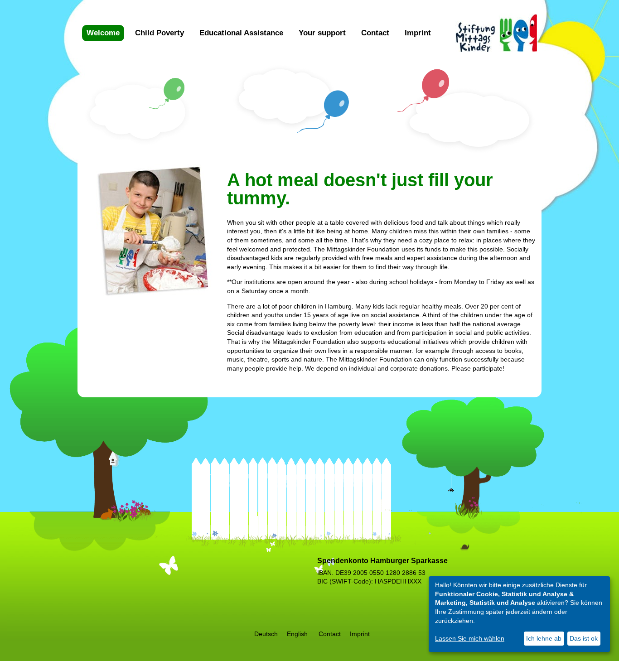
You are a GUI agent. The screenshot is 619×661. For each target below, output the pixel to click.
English (297, 633)
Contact (375, 33)
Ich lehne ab (543, 638)
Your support (322, 33)
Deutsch (266, 633)
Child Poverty (159, 33)
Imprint (418, 33)
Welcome (103, 33)
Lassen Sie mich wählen (469, 638)
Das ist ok (584, 638)
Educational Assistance (241, 33)
